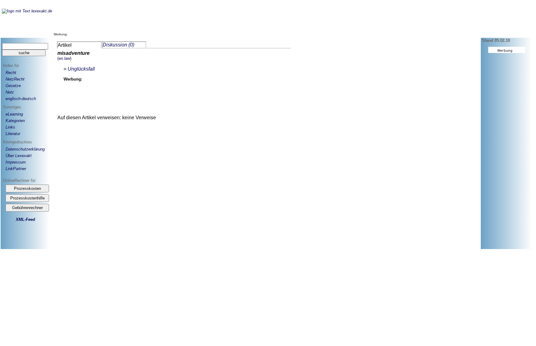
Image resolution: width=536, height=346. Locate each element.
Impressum (16, 162)
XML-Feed (25, 219)
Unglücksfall (81, 69)
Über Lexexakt (19, 155)
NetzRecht (15, 79)
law (67, 58)
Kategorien (15, 120)
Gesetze (13, 85)
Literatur (13, 133)
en (61, 58)
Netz (10, 92)
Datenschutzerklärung (25, 149)
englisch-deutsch (21, 98)
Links (10, 127)
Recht (11, 72)
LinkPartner (16, 168)
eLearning (14, 114)
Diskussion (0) (118, 44)
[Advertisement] (182, 21)
